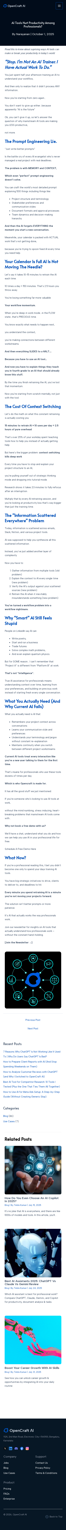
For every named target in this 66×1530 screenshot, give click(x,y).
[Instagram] (27, 1448)
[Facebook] (21, 1448)
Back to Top (56, 1516)
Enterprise (9, 1498)
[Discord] (16, 1448)
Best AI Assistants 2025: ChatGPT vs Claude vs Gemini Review (30, 1282)
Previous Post (32, 1020)
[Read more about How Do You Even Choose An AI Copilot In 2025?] (33, 1170)
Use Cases (9, 1121)
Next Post (33, 1028)
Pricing (7, 1488)
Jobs (6, 1462)
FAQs (6, 1493)
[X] (5, 1448)
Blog (5, 1116)
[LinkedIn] (10, 1448)
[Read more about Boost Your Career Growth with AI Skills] (33, 1340)
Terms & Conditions (46, 1473)
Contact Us (41, 1462)
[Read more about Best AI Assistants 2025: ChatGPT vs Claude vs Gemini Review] (33, 1253)
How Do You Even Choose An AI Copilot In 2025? (32, 1199)
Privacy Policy (42, 1467)
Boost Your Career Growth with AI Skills (32, 1368)
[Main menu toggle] (59, 5)
